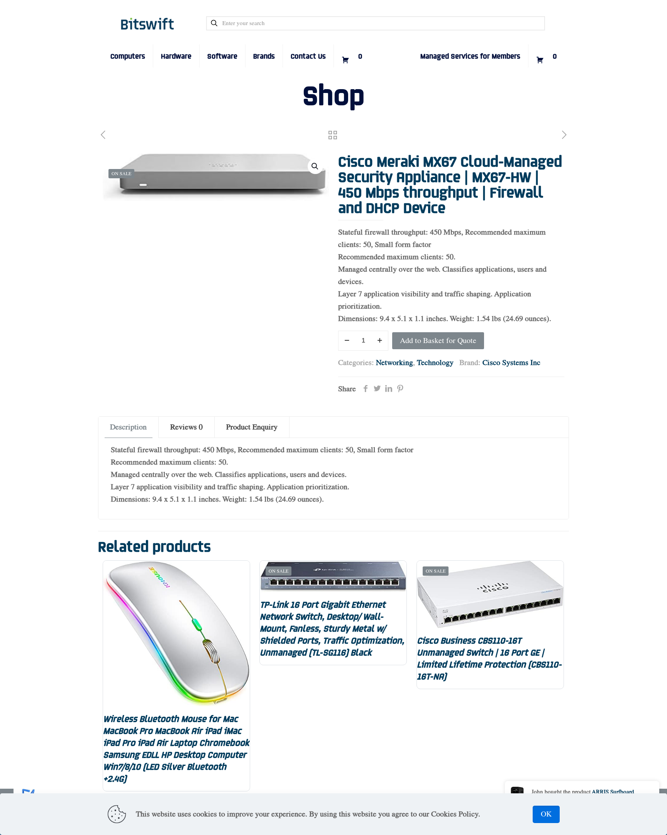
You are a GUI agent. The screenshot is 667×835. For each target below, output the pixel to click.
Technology (435, 363)
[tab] (128, 427)
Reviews (186, 427)
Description (128, 427)
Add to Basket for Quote (438, 341)
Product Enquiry (252, 427)
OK (546, 814)
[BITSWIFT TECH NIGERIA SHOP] (147, 23)
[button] (315, 166)
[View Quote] (352, 44)
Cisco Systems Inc (511, 363)
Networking (394, 363)
